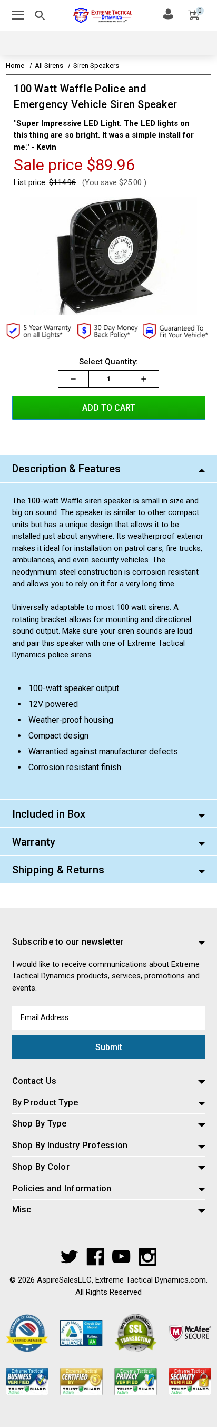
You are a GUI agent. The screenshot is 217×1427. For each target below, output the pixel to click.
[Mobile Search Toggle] (40, 17)
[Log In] (168, 13)
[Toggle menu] (19, 15)
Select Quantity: (108, 361)
